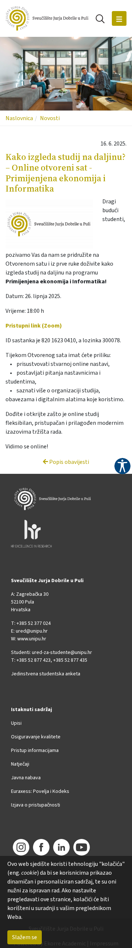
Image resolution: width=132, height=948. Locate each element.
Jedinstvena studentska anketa (45, 674)
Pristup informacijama (35, 750)
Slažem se (24, 937)
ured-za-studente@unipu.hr (62, 652)
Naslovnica (19, 118)
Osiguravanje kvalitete (35, 737)
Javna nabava (26, 777)
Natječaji (20, 764)
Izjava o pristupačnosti (35, 805)
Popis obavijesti (68, 462)
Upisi (16, 723)
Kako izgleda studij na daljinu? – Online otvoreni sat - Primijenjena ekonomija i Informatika (66, 173)
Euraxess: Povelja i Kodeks (40, 791)
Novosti (50, 118)
